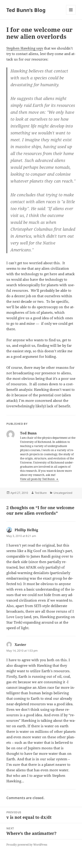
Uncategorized (63, 493)
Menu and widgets (71, 14)
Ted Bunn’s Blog (26, 9)
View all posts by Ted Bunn (37, 479)
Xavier (20, 644)
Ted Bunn (41, 493)
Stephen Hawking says (24, 48)
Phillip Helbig (26, 530)
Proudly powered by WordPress (26, 845)
